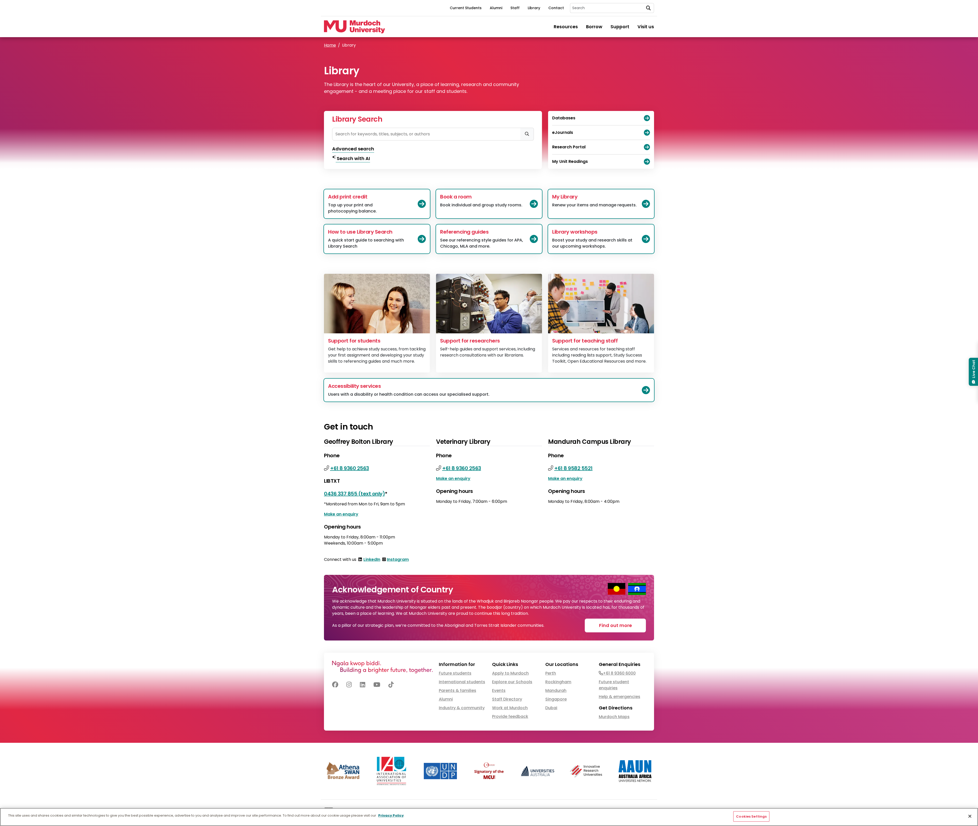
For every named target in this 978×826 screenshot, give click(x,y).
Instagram (398, 559)
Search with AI (353, 158)
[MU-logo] (354, 26)
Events (499, 690)
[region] (489, 817)
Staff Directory (507, 699)
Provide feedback (510, 716)
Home (330, 45)
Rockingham (558, 682)
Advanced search (353, 149)
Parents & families (457, 690)
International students (462, 682)
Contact (556, 7)
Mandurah (555, 690)
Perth (550, 673)
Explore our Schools (512, 682)
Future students (455, 673)
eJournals (562, 132)
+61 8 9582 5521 (573, 468)
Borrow (594, 27)
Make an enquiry (341, 514)
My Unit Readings (570, 161)
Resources (566, 27)
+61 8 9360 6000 (619, 673)
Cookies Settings (751, 816)
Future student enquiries (614, 685)
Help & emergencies (619, 697)
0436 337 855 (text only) (354, 493)
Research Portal (569, 147)
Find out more (615, 625)
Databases (563, 118)
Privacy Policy (391, 815)
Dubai (551, 708)
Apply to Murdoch (510, 673)
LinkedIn (371, 559)
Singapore (556, 699)
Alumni (496, 7)
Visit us (645, 27)
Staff (515, 7)
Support (619, 27)
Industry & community (462, 708)
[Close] (969, 816)
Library (534, 7)
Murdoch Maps (614, 717)
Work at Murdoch (510, 708)
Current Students (466, 7)
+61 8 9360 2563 (349, 468)
